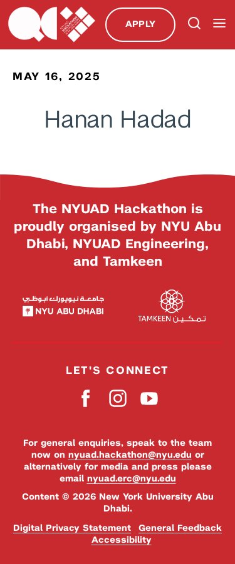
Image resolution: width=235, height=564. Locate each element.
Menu (219, 23)
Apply (140, 23)
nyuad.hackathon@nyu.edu (130, 454)
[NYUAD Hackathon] (51, 24)
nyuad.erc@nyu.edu (131, 478)
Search (193, 25)
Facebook (86, 398)
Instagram (117, 398)
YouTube (149, 398)
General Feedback (180, 527)
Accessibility (121, 539)
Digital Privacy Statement (72, 527)
